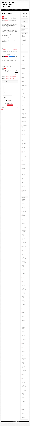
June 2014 (23, 394)
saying (6, 17)
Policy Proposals (24, 134)
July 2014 (23, 393)
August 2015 (23, 375)
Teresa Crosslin (23, 174)
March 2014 (23, 398)
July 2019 (23, 312)
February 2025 (23, 223)
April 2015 (23, 381)
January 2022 (23, 273)
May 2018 (23, 331)
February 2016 (23, 367)
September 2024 (24, 230)
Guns (22, 101)
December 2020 (24, 289)
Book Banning (23, 68)
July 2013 (23, 409)
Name (5, 92)
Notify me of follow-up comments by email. (10, 102)
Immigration (23, 106)
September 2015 (24, 374)
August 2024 (23, 231)
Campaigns (23, 73)
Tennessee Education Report (8, 5)
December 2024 (24, 226)
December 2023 (24, 242)
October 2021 (23, 277)
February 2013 (23, 416)
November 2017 (24, 339)
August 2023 (23, 247)
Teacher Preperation (24, 165)
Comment (5, 85)
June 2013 (23, 410)
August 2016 (23, 359)
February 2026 (23, 207)
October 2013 (23, 405)
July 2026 (23, 200)
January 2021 (23, 288)
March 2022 (23, 270)
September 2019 (24, 309)
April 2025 (23, 220)
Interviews (23, 109)
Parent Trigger (23, 130)
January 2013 (23, 417)
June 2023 (23, 250)
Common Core (23, 84)
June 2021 (23, 281)
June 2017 (23, 346)
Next (17, 64)
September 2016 (24, 358)
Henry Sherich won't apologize (12, 60)
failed (9, 18)
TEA (22, 160)
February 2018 (23, 335)
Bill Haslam (23, 65)
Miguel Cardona (24, 121)
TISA (22, 178)
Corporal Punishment (24, 88)
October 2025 (23, 212)
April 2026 (23, 204)
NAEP (22, 127)
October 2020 (23, 292)
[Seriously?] (10, 52)
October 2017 (23, 340)
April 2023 (23, 253)
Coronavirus (23, 86)
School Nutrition (24, 144)
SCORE (23, 148)
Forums (23, 100)
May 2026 (23, 203)
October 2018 (23, 324)
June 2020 (23, 297)
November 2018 (24, 323)
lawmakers (6, 20)
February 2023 (23, 255)
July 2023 (23, 249)
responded (9, 28)
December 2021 (24, 274)
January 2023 (23, 257)
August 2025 (23, 215)
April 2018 (23, 332)
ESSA (22, 96)
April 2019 (23, 316)
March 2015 (23, 382)
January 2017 (23, 352)
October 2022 (23, 261)
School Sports (23, 147)
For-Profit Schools (24, 97)
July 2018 (23, 328)
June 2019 (23, 313)
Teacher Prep (23, 164)
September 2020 (24, 293)
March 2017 (23, 350)
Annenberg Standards (24, 60)
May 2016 (23, 363)
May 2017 (23, 347)
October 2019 (23, 308)
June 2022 (23, 266)
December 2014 (24, 386)
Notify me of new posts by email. (9, 103)
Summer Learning (24, 156)
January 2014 (23, 401)
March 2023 (23, 254)
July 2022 (23, 265)
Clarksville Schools (24, 80)
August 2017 (23, 343)
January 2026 (23, 208)
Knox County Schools (24, 114)
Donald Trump (23, 93)
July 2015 (23, 377)
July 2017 (23, 344)
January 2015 (23, 385)
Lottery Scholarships (24, 118)
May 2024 (23, 235)
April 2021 (23, 284)
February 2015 (23, 383)
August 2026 (23, 199)
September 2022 (24, 262)
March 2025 (23, 222)
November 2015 (24, 371)
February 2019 (23, 319)
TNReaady (23, 179)
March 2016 (23, 366)
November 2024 (24, 227)
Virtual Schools (23, 187)
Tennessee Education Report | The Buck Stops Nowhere (10, 76)
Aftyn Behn (23, 56)
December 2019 (24, 305)
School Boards (23, 140)
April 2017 (23, 348)
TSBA (22, 182)
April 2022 (23, 269)
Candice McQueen (24, 74)
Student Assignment (24, 153)
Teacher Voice (23, 168)
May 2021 (23, 282)
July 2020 (23, 296)
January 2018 (23, 336)
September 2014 (24, 390)
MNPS (22, 122)
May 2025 (23, 219)
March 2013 (23, 414)
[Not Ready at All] (16, 52)
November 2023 (24, 243)
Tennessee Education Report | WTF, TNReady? (9, 78)
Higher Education (24, 105)
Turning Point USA (24, 183)
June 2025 (23, 218)
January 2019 (23, 320)
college (23, 81)
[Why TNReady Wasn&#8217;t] (4, 52)
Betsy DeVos (23, 64)
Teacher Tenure (23, 167)
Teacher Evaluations (24, 161)
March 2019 (23, 317)
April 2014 (23, 397)
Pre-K (22, 135)
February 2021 (23, 286)
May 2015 (23, 379)
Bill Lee (23, 67)
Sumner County (24, 157)
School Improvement (24, 143)
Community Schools (24, 85)
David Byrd (23, 92)
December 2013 (24, 402)
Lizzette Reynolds (24, 117)
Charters (23, 77)
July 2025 (23, 216)
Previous (3, 64)
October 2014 (23, 389)
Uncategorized (23, 186)
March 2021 (23, 285)
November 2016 (24, 355)
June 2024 (23, 234)
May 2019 (23, 315)
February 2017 (23, 351)
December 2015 (24, 370)
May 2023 (23, 251)
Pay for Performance (24, 131)
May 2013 (23, 412)
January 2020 (23, 304)
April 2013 (23, 413)
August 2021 (23, 280)
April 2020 (23, 300)
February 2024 (23, 239)
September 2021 (24, 278)
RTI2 (22, 139)
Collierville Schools (24, 82)
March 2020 (23, 301)
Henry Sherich (6, 60)
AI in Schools (23, 57)
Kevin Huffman (24, 113)
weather (23, 192)
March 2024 (23, 238)
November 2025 (24, 211)
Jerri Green (23, 110)
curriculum (23, 89)
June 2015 (23, 378)
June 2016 (23, 362)
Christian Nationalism (24, 78)
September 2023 (24, 246)
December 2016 (24, 354)
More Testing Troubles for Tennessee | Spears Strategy (10, 74)
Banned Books (23, 61)
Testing (23, 175)
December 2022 (24, 258)
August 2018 (23, 327)
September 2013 (24, 406)
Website (5, 97)
